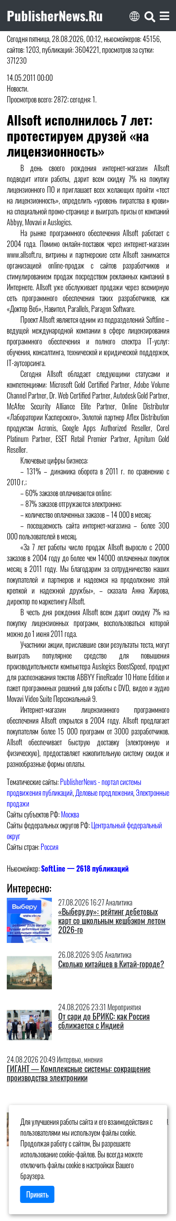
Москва (70, 814)
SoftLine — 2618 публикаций (85, 868)
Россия (49, 846)
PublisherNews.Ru (55, 15)
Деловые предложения (104, 792)
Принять (37, 1194)
